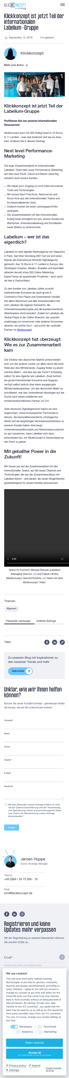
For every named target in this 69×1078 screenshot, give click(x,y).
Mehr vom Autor (14, 65)
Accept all (34, 1053)
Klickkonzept (24, 330)
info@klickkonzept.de (18, 893)
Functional (50, 1026)
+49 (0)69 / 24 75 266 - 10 (21, 879)
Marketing (50, 1031)
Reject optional (34, 1042)
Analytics (27, 1031)
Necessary (25, 1026)
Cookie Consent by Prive (53, 1069)
